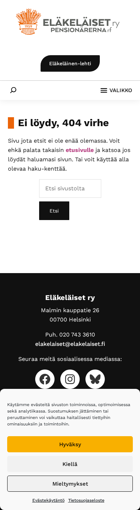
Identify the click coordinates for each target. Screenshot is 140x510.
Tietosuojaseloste (86, 500)
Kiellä (70, 464)
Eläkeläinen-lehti (70, 63)
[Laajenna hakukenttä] (13, 90)
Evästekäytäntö (48, 500)
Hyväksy (70, 444)
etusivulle (80, 150)
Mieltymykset (70, 484)
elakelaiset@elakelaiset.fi (70, 343)
